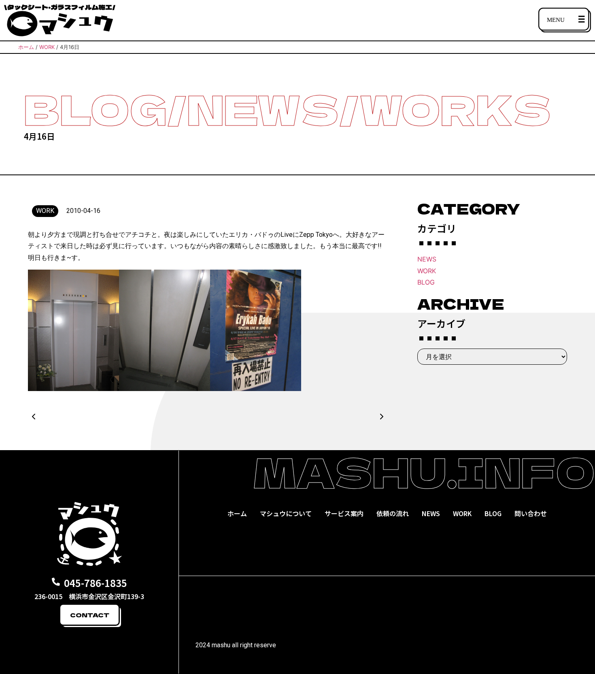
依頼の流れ (392, 513)
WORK (426, 271)
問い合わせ (530, 513)
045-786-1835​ (95, 583)
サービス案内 (344, 513)
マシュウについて (286, 513)
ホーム (237, 513)
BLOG (426, 282)
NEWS (426, 259)
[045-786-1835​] (56, 582)
